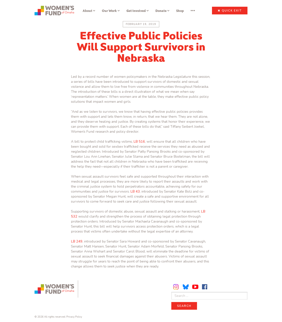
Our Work (109, 10)
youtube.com (195, 287)
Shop (180, 10)
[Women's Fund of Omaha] (54, 10)
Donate (161, 10)
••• (192, 10)
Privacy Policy (74, 317)
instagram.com (176, 287)
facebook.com (204, 287)
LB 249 (76, 241)
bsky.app (186, 287)
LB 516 (139, 141)
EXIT (232, 10)
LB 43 (135, 191)
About (87, 10)
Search (187, 306)
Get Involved (136, 10)
